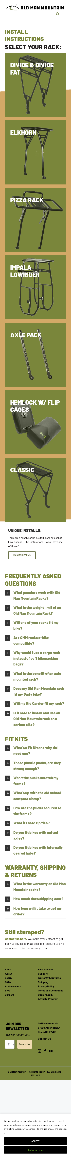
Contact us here (15, 939)
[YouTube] (51, 1051)
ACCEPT (35, 1141)
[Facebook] (45, 1051)
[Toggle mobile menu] (64, 14)
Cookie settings (36, 1149)
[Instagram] (39, 1051)
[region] (35, 1135)
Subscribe (24, 1044)
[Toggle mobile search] (57, 14)
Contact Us (44, 1038)
